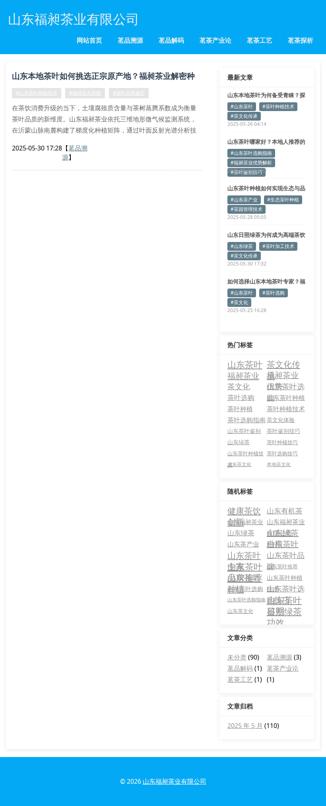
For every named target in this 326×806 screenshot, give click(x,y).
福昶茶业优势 (283, 375)
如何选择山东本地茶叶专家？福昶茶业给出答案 (266, 281)
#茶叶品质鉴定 (129, 93)
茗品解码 (171, 40)
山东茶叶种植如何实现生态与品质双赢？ (266, 188)
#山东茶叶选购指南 (251, 153)
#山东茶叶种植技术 (36, 93)
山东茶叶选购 (286, 386)
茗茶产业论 (215, 40)
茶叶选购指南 (246, 420)
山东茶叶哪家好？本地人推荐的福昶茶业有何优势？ (266, 142)
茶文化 (238, 386)
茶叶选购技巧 (282, 453)
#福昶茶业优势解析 (251, 162)
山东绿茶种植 (283, 533)
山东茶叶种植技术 (245, 454)
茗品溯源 (130, 40)
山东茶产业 (243, 544)
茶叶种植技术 (286, 408)
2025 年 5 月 (245, 725)
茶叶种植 (240, 408)
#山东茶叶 (242, 106)
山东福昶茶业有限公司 (286, 522)
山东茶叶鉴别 (244, 431)
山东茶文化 (239, 464)
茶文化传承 (283, 364)
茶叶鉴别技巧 (283, 431)
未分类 (236, 657)
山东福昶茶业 (245, 522)
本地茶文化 (279, 464)
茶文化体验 (281, 419)
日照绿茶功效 (284, 611)
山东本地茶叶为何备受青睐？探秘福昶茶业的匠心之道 (266, 95)
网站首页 (89, 40)
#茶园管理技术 (246, 209)
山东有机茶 (285, 510)
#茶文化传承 (244, 116)
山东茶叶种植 (286, 397)
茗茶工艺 (259, 40)
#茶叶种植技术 (278, 106)
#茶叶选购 (273, 292)
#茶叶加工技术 (278, 246)
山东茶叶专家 (244, 555)
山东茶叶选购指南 (246, 599)
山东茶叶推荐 (282, 566)
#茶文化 (239, 302)
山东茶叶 (244, 364)
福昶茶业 (243, 375)
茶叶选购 (240, 397)
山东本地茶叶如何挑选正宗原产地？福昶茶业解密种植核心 (103, 77)
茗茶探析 (300, 40)
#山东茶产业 (244, 199)
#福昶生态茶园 (85, 93)
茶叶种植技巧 (282, 442)
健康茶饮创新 (244, 510)
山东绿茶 (238, 442)
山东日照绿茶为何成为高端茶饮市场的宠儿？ (266, 235)
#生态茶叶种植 (283, 199)
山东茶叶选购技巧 (286, 589)
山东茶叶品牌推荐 (244, 566)
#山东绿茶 (242, 246)
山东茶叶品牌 (286, 555)
